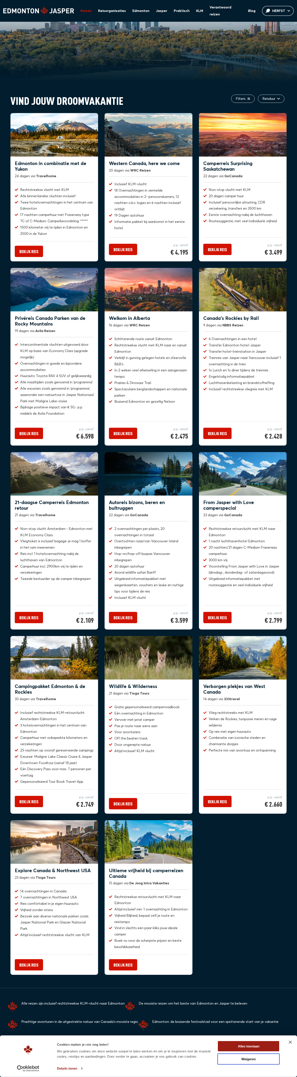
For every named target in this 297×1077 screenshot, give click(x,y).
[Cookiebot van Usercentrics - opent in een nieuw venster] (28, 1068)
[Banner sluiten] (290, 1042)
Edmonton (140, 11)
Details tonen (67, 1068)
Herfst (278, 11)
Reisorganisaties (112, 11)
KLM (199, 11)
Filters (241, 98)
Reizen (86, 11)
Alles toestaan (248, 1046)
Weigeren (248, 1059)
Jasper (161, 11)
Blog (251, 11)
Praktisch (182, 11)
